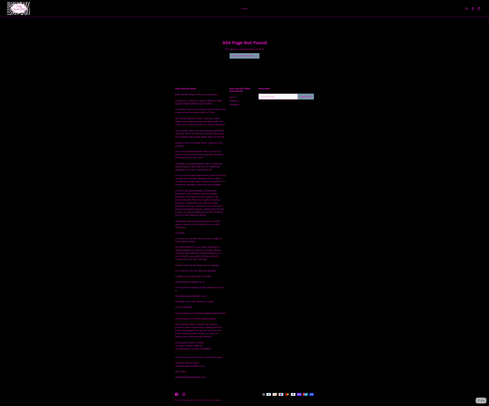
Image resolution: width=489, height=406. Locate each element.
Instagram (234, 104)
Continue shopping (242, 56)
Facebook (234, 101)
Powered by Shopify (213, 400)
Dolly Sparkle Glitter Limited (193, 400)
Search (232, 97)
